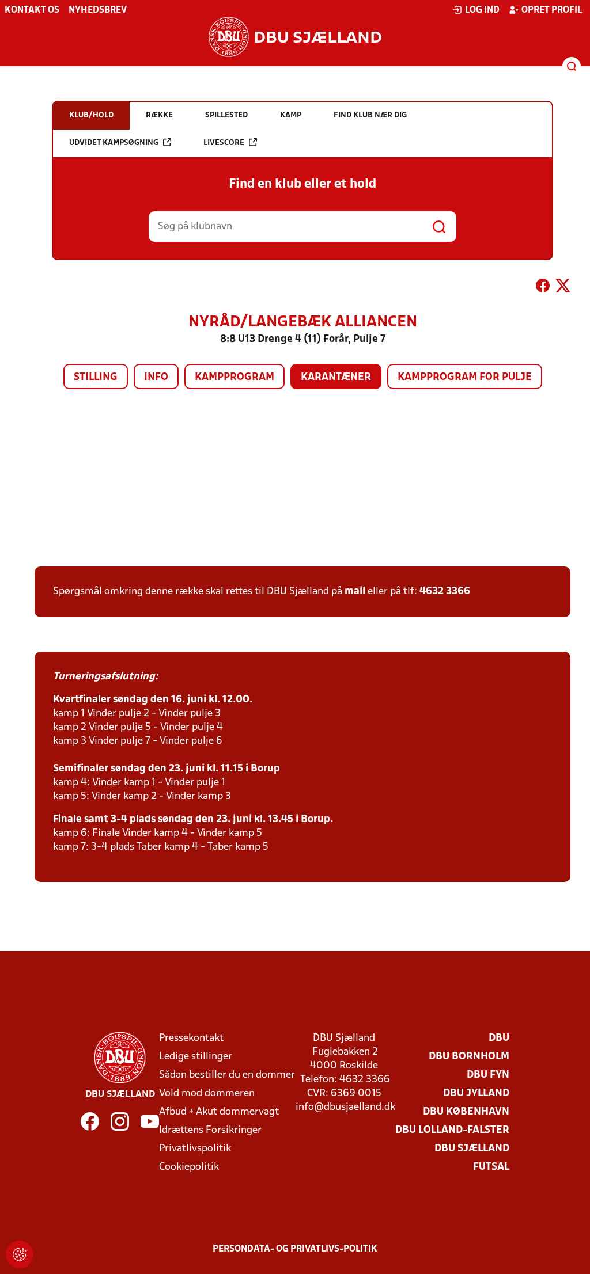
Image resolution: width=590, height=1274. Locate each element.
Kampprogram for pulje (465, 377)
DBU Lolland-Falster (452, 1130)
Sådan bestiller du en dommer (227, 1075)
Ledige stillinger (195, 1057)
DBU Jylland (476, 1093)
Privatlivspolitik (195, 1149)
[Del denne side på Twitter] (562, 288)
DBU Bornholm (469, 1057)
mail (355, 591)
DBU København (466, 1112)
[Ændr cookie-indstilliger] (19, 1254)
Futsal (491, 1167)
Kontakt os (32, 10)
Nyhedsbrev (98, 10)
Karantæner (336, 377)
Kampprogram (234, 377)
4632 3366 (444, 591)
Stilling (96, 377)
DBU (499, 1038)
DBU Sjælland (471, 1149)
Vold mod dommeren (207, 1093)
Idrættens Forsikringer (210, 1130)
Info (156, 377)
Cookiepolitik (189, 1167)
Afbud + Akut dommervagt (219, 1112)
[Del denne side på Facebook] (543, 288)
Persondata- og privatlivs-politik (295, 1249)
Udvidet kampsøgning (113, 143)
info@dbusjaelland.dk (345, 1107)
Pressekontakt (191, 1038)
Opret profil (551, 10)
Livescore (223, 143)
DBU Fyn (488, 1075)
